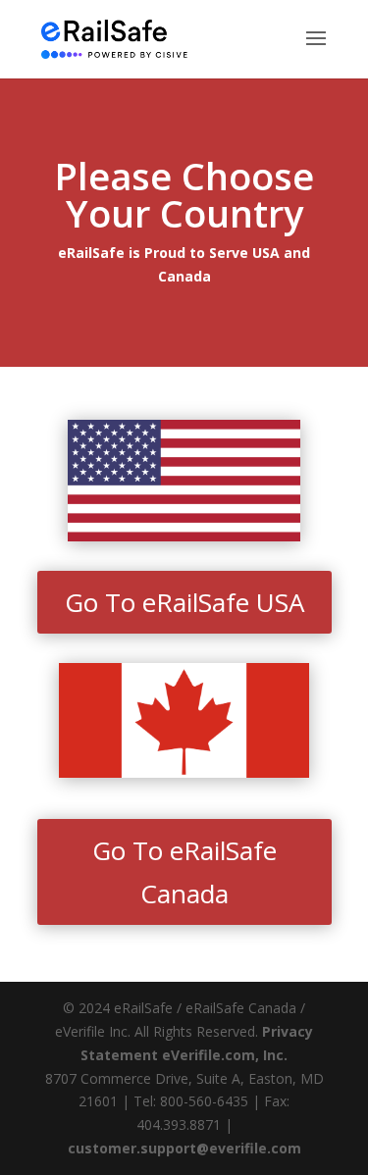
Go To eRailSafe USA (184, 602)
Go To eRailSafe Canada (184, 872)
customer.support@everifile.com (184, 1148)
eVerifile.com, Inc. (225, 1055)
